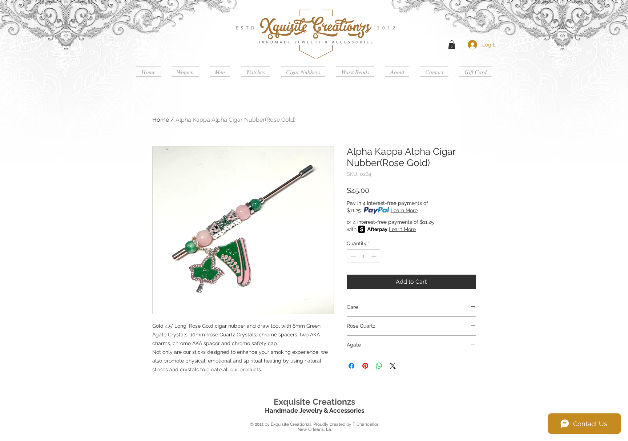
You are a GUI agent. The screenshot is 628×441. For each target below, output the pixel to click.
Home (160, 119)
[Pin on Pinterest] (365, 365)
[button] (451, 44)
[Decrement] (352, 256)
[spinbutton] (363, 256)
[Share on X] (393, 365)
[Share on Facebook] (351, 365)
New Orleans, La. (314, 429)
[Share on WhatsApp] (379, 365)
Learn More (404, 210)
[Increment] (374, 256)
